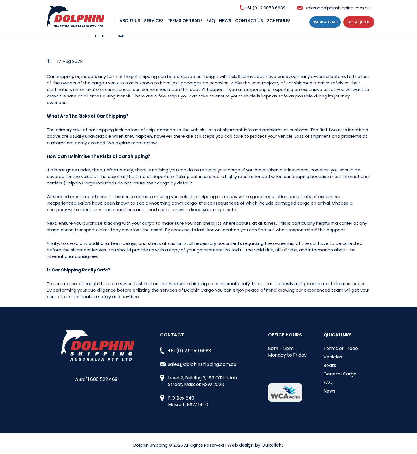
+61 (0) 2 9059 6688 (265, 8)
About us (129, 21)
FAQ (211, 21)
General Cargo (340, 374)
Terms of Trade (185, 21)
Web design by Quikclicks (256, 445)
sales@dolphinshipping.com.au (337, 8)
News (225, 21)
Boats (329, 365)
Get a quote (359, 22)
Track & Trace (325, 22)
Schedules (279, 21)
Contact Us (249, 21)
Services (154, 21)
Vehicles (332, 357)
